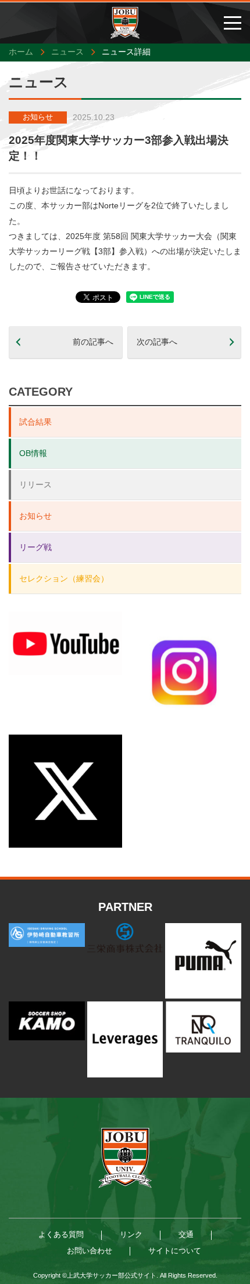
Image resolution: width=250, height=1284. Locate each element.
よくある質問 (61, 1234)
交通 (186, 1234)
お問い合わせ (89, 1250)
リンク (131, 1234)
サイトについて (174, 1250)
